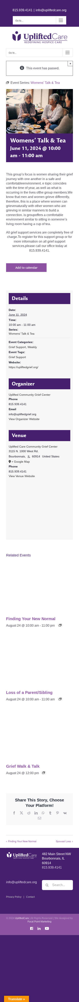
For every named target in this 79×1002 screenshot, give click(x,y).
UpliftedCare (22, 918)
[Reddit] (28, 813)
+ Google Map (21, 461)
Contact (30, 896)
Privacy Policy (13, 896)
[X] (21, 813)
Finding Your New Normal (31, 619)
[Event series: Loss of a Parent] (60, 699)
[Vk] (65, 813)
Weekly (32, 347)
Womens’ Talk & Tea (21, 333)
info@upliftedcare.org (51, 10)
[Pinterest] (57, 813)
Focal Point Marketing (39, 921)
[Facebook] (14, 813)
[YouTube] (47, 927)
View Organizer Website (24, 419)
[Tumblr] (50, 813)
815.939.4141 (22, 10)
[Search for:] (57, 884)
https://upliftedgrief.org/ (23, 367)
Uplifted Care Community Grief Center (33, 446)
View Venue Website (22, 476)
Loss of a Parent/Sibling (29, 692)
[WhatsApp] (43, 813)
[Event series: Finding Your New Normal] (60, 625)
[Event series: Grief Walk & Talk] (43, 772)
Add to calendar (26, 267)
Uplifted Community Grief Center (29, 394)
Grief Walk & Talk (23, 766)
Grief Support (17, 347)
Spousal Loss (63, 841)
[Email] (39, 818)
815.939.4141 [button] (52, 867)
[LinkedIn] (36, 813)
